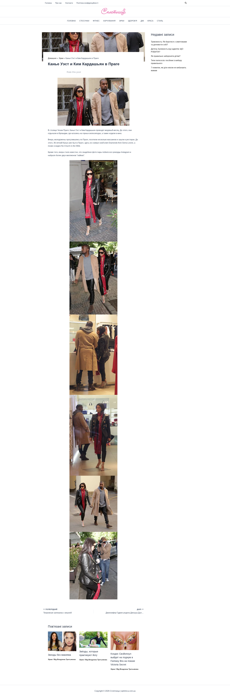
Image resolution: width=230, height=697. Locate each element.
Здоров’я (132, 21)
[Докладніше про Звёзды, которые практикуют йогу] (93, 639)
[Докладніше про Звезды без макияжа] (62, 641)
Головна (48, 3)
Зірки (121, 21)
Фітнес (96, 21)
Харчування (109, 21)
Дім (142, 21)
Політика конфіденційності (87, 3)
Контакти (69, 3)
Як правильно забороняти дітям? (165, 56)
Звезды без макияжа (59, 655)
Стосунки (84, 21)
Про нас (58, 3)
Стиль (160, 21)
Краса (150, 21)
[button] (186, 3)
